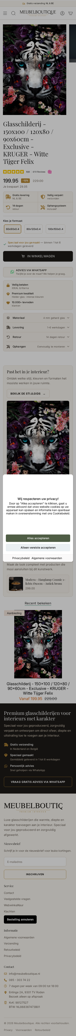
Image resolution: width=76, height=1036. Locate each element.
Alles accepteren (38, 538)
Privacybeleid (21, 558)
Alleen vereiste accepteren (38, 547)
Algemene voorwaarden (47, 558)
